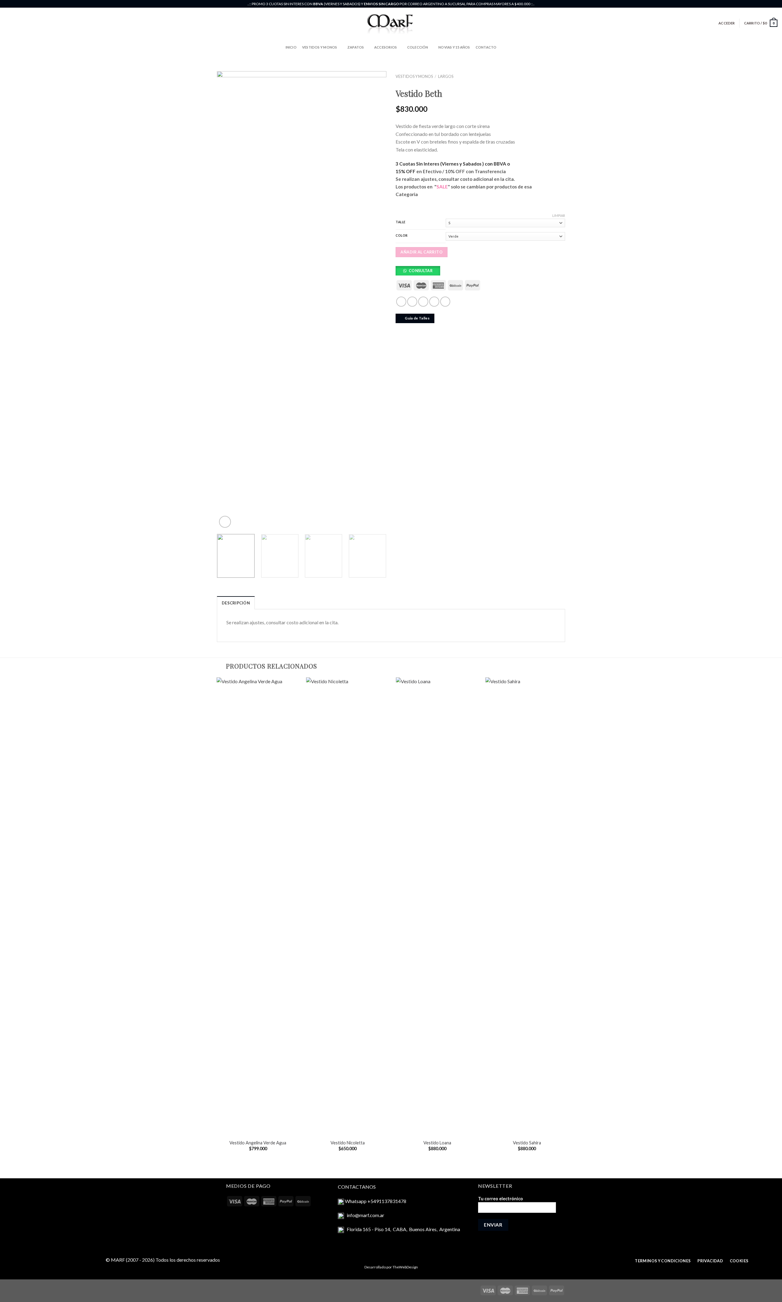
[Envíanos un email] (763, 4)
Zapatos (355, 47)
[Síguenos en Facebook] (751, 4)
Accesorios (385, 47)
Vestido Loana (437, 1142)
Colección (417, 47)
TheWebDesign (405, 1267)
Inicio (291, 47)
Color (402, 235)
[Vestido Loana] (437, 906)
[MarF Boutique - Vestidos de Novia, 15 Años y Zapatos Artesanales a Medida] (391, 23)
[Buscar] (7, 23)
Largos (445, 76)
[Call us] (768, 4)
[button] (420, 272)
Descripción (236, 602)
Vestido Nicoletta (348, 1142)
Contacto (486, 47)
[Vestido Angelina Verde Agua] (258, 906)
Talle (401, 222)
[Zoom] (225, 522)
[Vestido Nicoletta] (347, 906)
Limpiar (558, 215)
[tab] (236, 602)
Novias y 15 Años (454, 47)
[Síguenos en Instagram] (757, 4)
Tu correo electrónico (500, 1198)
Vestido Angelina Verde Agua (257, 1142)
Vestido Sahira (527, 1142)
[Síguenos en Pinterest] (774, 4)
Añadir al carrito (421, 252)
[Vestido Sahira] (526, 906)
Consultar (421, 270)
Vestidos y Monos (319, 47)
